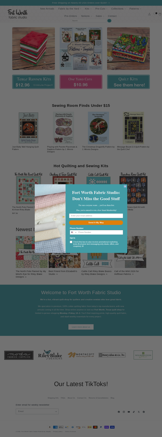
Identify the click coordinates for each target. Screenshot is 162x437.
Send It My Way (96, 223)
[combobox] (73, 232)
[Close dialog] (125, 186)
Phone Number (76, 228)
